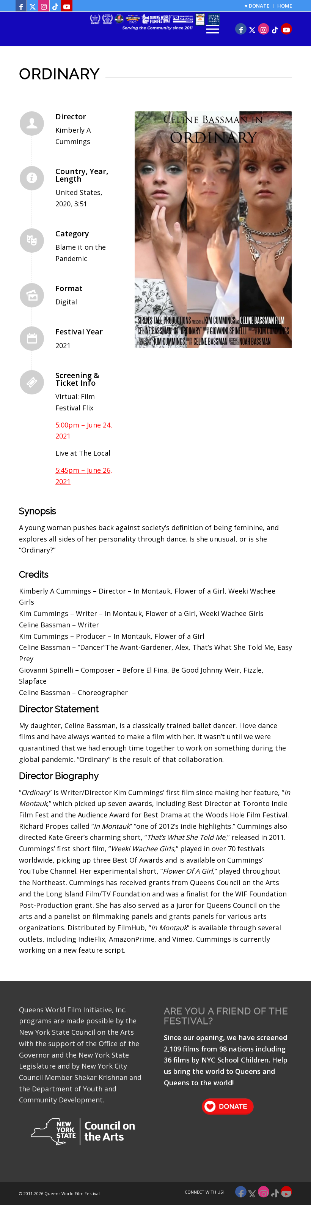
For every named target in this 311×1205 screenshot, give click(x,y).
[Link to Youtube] (66, 5)
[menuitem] (257, 6)
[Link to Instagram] (43, 5)
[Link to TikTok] (55, 5)
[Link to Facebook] (21, 5)
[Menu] (208, 29)
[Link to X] (32, 5)
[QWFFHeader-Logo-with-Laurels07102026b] (155, 29)
